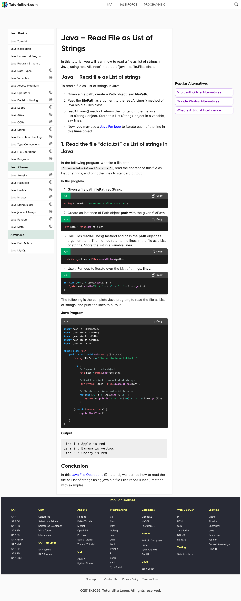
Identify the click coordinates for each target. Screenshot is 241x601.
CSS (179, 525)
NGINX (181, 535)
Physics (213, 521)
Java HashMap (20, 182)
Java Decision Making (24, 100)
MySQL (145, 521)
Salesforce (128, 4)
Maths (212, 516)
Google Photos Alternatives (198, 101)
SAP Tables (44, 549)
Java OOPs (17, 122)
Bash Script (147, 568)
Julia (112, 539)
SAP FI (15, 516)
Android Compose (151, 540)
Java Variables (20, 78)
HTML (180, 521)
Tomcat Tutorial (85, 544)
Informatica (44, 535)
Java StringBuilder (22, 204)
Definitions (214, 535)
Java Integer (18, 197)
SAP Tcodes (45, 554)
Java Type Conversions (25, 144)
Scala (113, 558)
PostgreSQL (148, 525)
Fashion (213, 539)
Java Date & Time (22, 243)
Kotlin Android (149, 549)
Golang (114, 530)
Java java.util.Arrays (23, 212)
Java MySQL (18, 250)
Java (112, 535)
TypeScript (116, 567)
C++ (112, 521)
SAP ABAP (17, 539)
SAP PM (15, 553)
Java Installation (21, 48)
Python (114, 548)
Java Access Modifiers (25, 85)
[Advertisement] (120, 18)
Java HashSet (19, 190)
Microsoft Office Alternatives (199, 92)
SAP (109, 4)
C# (111, 516)
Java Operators (20, 93)
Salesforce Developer (50, 525)
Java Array (17, 115)
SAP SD (15, 530)
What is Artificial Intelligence (199, 110)
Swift (113, 562)
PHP (179, 516)
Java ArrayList (20, 175)
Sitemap (91, 579)
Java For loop (110, 127)
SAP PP (15, 548)
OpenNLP (82, 530)
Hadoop (81, 516)
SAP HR (15, 525)
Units (211, 530)
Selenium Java (185, 554)
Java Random (19, 219)
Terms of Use (150, 579)
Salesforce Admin (48, 521)
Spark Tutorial (84, 539)
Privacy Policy (130, 579)
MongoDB (146, 516)
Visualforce (44, 530)
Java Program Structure (25, 63)
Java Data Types (21, 70)
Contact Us (110, 579)
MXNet (81, 525)
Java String (18, 129)
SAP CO (15, 521)
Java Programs (20, 159)
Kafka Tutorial (84, 521)
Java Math (17, 227)
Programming (154, 4)
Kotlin (113, 544)
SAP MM (16, 544)
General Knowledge (219, 544)
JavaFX (81, 558)
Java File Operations (23, 151)
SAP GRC (16, 558)
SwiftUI (145, 554)
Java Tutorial (19, 41)
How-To (213, 548)
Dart (112, 525)
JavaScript (183, 530)
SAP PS (15, 535)
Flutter (144, 545)
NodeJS (181, 539)
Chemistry (214, 525)
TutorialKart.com (23, 4)
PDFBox (81, 535)
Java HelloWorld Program (26, 56)
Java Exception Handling (26, 137)
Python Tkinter (85, 563)
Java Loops (18, 107)
